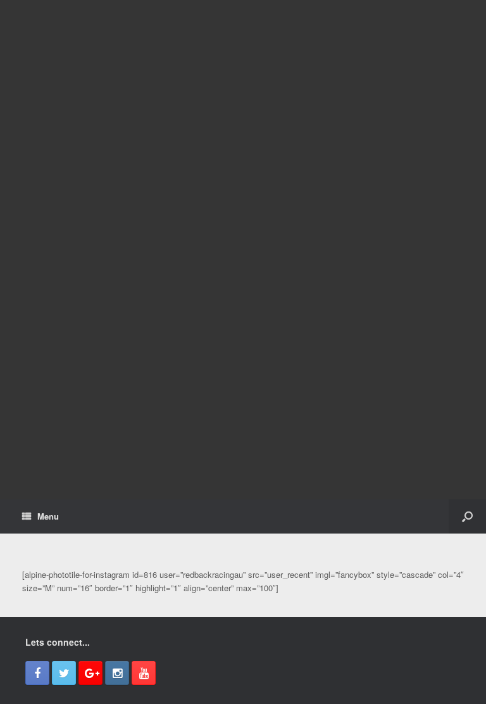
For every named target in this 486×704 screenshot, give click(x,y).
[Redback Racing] (243, 250)
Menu (48, 516)
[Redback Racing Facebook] (37, 673)
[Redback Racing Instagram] (117, 673)
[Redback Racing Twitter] (64, 673)
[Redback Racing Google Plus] (90, 673)
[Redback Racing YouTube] (144, 673)
